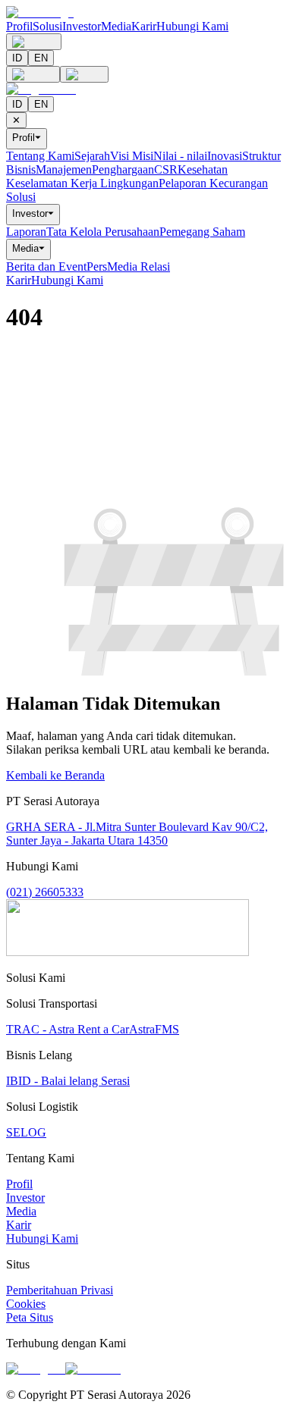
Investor (81, 26)
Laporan (26, 231)
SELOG (26, 1132)
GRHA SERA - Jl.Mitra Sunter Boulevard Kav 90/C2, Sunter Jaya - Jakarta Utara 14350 (137, 833)
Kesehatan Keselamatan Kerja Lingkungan (117, 176)
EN (41, 58)
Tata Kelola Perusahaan (102, 231)
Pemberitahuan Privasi (59, 1290)
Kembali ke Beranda (55, 775)
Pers (97, 266)
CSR (166, 169)
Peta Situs (29, 1317)
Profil (19, 26)
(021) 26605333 (44, 892)
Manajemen (64, 169)
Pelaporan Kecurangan (213, 183)
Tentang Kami (40, 155)
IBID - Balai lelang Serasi (68, 1080)
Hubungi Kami (192, 26)
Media (116, 26)
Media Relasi (138, 266)
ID (17, 58)
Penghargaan (123, 169)
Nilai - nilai (180, 155)
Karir (143, 26)
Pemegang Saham (202, 231)
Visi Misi (131, 155)
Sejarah (92, 155)
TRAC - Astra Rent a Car (67, 1029)
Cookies (26, 1303)
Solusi (47, 26)
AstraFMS (154, 1029)
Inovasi (224, 155)
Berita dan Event (46, 266)
